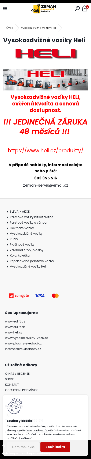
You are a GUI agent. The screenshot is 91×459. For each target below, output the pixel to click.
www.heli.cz (13, 332)
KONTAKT (12, 384)
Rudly (14, 239)
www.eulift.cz (15, 321)
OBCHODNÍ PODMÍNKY (21, 390)
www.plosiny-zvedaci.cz (23, 343)
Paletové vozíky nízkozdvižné (31, 217)
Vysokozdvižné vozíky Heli (39, 28)
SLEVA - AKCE (20, 211)
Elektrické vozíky (22, 228)
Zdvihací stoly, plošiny (26, 250)
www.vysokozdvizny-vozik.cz (26, 338)
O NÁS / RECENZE (17, 374)
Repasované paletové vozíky (32, 261)
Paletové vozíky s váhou (28, 222)
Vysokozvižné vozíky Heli (28, 266)
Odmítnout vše (23, 447)
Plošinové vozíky (22, 244)
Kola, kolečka (20, 255)
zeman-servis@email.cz (45, 185)
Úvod (10, 28)
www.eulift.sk (15, 327)
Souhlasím (55, 446)
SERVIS (9, 379)
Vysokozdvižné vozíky (26, 233)
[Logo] (45, 8)
